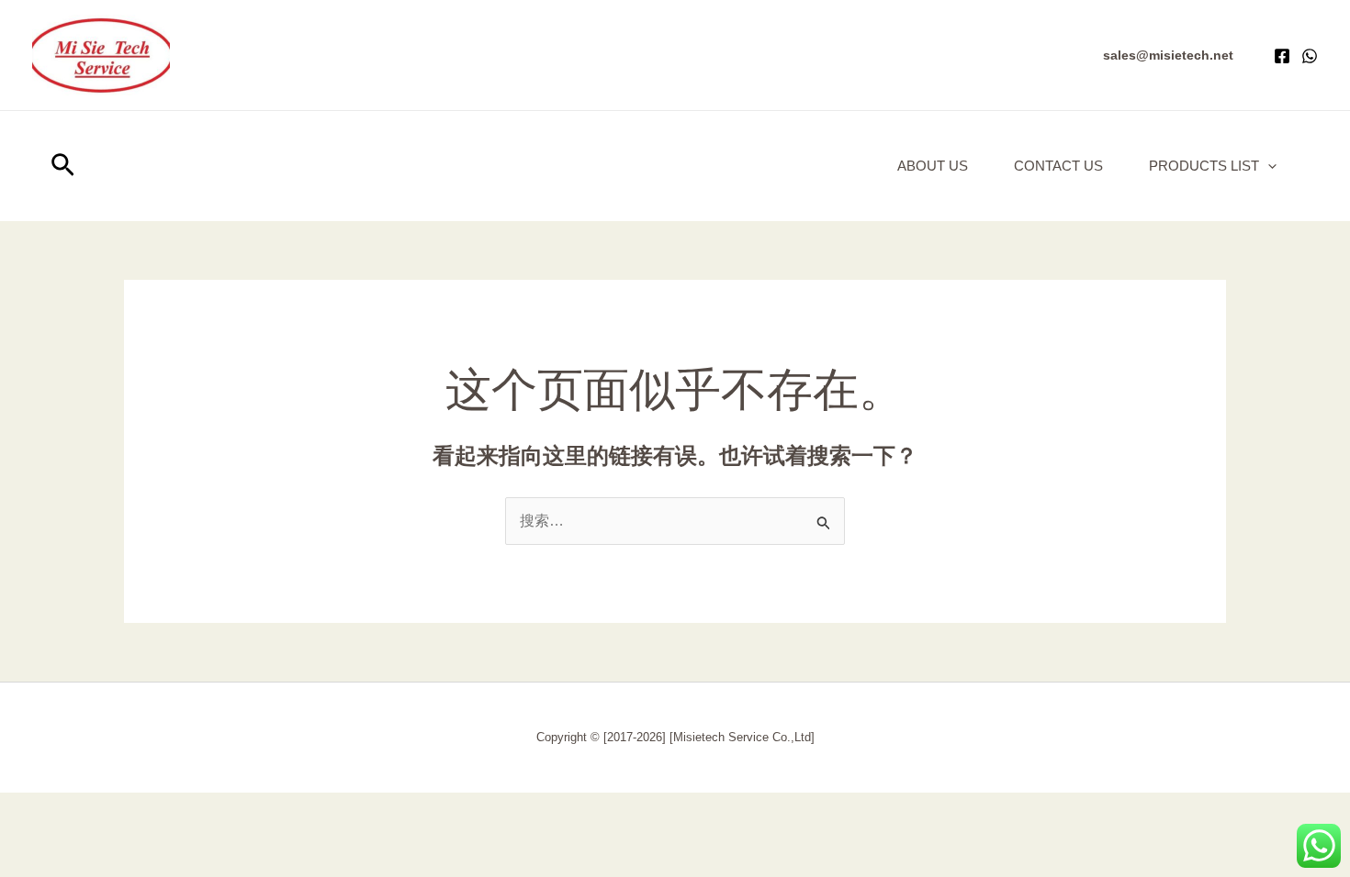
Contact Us (1058, 165)
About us (932, 165)
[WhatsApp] (1309, 56)
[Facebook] (1282, 56)
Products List (1204, 165)
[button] (1168, 55)
